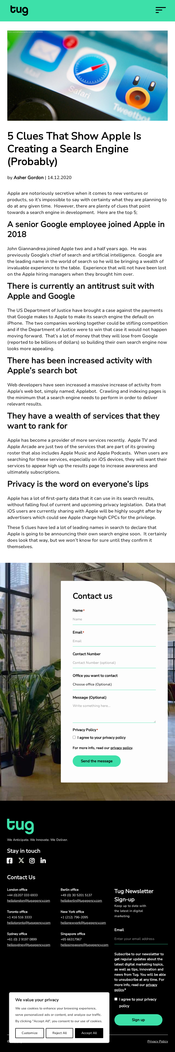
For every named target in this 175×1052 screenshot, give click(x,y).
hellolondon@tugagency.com (28, 900)
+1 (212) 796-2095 (74, 917)
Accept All (89, 1033)
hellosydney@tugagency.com (28, 945)
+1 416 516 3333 (19, 917)
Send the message (97, 761)
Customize (30, 1033)
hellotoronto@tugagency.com (29, 923)
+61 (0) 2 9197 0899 (22, 939)
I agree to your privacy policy (101, 737)
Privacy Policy (157, 1041)
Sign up (138, 1019)
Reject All (59, 1033)
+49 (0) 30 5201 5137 (76, 895)
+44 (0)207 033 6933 (22, 895)
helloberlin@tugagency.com (81, 900)
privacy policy (121, 748)
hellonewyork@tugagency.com (83, 923)
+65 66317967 (71, 939)
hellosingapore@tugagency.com (84, 945)
